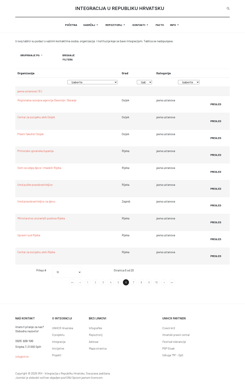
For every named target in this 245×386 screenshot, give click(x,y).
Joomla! (20, 377)
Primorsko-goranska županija (35, 151)
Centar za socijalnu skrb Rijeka (36, 252)
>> (172, 282)
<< (72, 282)
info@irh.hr (22, 356)
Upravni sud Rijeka (28, 235)
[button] (91, 25)
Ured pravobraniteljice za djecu (36, 201)
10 (156, 282)
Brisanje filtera (68, 57)
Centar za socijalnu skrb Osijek (36, 117)
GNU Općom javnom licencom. (84, 377)
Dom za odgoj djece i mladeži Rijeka (39, 167)
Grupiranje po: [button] (30, 55)
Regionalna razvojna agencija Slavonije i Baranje (47, 100)
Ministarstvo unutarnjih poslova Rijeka (41, 218)
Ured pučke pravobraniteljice (35, 184)
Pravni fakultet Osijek (30, 134)
